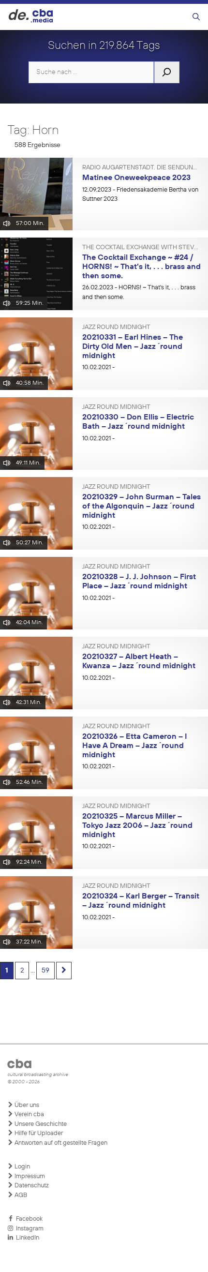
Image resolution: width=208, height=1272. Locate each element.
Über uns (26, 1105)
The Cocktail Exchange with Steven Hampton (141, 248)
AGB (20, 1195)
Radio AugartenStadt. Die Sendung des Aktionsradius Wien (141, 168)
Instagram (28, 1229)
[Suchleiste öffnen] (196, 17)
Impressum (29, 1176)
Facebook (28, 1219)
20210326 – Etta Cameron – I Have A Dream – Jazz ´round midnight (134, 746)
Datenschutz (31, 1185)
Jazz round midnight (116, 327)
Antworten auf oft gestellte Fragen (60, 1143)
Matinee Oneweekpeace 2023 (136, 178)
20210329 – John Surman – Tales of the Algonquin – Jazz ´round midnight (141, 506)
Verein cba (28, 1114)
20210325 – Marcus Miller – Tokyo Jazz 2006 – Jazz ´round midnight (137, 825)
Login (21, 1167)
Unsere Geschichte (40, 1124)
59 (45, 970)
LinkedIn (26, 1238)
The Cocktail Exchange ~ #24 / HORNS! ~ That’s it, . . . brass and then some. (141, 267)
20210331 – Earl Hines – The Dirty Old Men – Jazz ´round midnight (132, 346)
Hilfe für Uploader (38, 1133)
